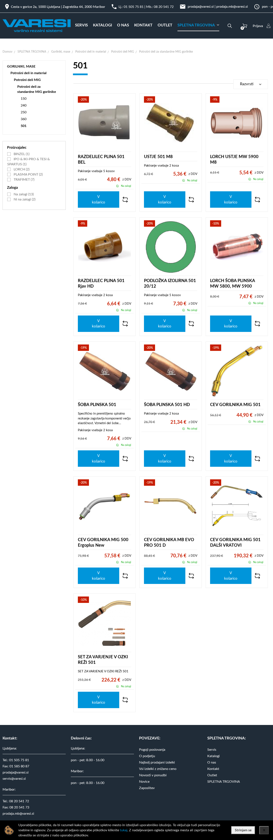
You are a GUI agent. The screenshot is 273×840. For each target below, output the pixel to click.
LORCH (21, 169)
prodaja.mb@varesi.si (232, 6)
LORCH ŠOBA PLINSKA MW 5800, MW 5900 (232, 283)
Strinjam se (243, 830)
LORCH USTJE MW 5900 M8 (234, 159)
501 (23, 126)
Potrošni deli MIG (122, 51)
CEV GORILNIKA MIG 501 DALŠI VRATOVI (235, 543)
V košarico (98, 199)
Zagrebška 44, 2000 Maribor (84, 7)
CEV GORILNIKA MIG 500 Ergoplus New (103, 543)
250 (23, 112)
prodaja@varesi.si (201, 6)
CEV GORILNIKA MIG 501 (235, 405)
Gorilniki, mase (60, 51)
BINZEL (21, 154)
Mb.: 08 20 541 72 (160, 7)
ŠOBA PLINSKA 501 (97, 405)
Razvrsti (246, 84)
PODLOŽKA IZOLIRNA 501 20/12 (170, 283)
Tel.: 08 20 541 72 (16, 801)
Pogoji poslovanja (152, 749)
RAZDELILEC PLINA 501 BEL (101, 159)
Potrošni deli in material (90, 51)
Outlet (212, 775)
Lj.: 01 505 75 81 (131, 7)
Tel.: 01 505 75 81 (16, 760)
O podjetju (147, 756)
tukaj (123, 830)
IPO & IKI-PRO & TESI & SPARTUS (28, 161)
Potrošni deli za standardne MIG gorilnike (166, 51)
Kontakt (213, 769)
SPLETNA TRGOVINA (31, 51)
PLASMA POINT (28, 174)
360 (23, 119)
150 (23, 98)
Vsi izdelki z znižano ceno (157, 769)
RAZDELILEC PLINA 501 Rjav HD (101, 283)
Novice (144, 781)
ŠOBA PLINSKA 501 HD (167, 405)
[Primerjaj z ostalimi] (125, 199)
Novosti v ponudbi (153, 775)
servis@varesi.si (14, 778)
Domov (7, 51)
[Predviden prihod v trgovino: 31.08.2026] (117, 186)
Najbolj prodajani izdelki (157, 762)
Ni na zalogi (24, 199)
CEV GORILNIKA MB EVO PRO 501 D (169, 543)
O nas (211, 762)
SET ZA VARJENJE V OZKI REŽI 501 (103, 660)
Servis (211, 749)
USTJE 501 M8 (158, 157)
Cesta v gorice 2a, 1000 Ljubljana (35, 7)
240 (23, 105)
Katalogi (213, 756)
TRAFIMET (23, 179)
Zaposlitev (147, 788)
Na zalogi (23, 194)
